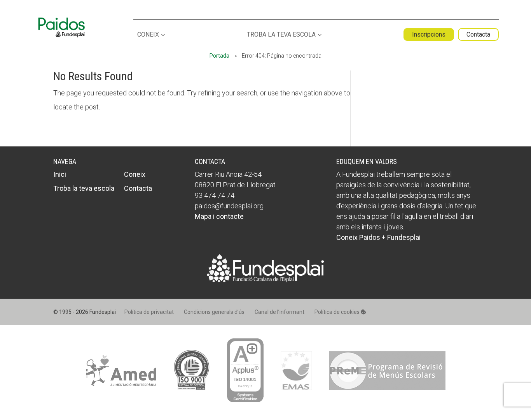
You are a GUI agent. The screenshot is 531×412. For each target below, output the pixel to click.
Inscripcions (428, 34)
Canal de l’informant (279, 312)
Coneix (148, 35)
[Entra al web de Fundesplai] (265, 280)
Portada (219, 56)
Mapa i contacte (219, 216)
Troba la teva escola (281, 35)
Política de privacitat (149, 312)
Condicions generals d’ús (214, 312)
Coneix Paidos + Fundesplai (378, 237)
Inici (59, 174)
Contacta (478, 34)
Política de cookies (337, 312)
